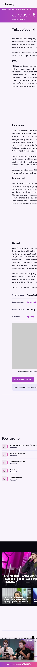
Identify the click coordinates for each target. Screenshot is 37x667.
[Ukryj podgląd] (33, 637)
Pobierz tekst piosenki (23, 379)
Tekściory (11, 10)
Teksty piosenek (20, 10)
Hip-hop (29, 10)
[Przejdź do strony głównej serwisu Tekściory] (8, 4)
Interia (4, 10)
